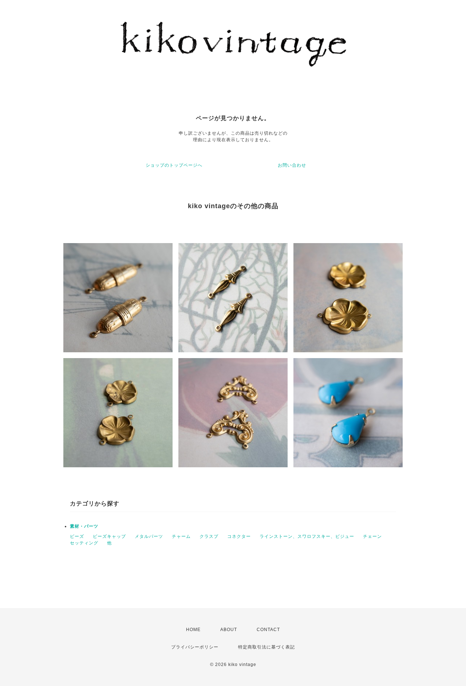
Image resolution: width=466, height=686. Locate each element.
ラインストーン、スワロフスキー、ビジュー (307, 536)
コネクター (239, 536)
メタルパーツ (149, 536)
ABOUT (228, 629)
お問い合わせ (292, 165)
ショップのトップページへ (174, 165)
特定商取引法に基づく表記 (266, 647)
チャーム (181, 536)
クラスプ (209, 536)
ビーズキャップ (109, 536)
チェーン (372, 536)
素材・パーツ (84, 526)
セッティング (84, 543)
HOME (193, 629)
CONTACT (268, 629)
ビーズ (77, 536)
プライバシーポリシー (194, 647)
